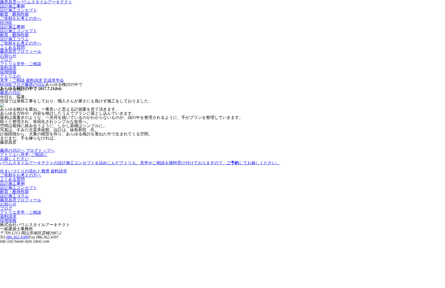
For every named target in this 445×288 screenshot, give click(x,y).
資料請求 (34, 80)
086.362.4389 (17, 237)
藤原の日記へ (12, 150)
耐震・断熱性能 (14, 14)
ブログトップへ (40, 150)
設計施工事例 (12, 6)
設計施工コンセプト (18, 10)
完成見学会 (53, 80)
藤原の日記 (10, 92)
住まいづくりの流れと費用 (24, 171)
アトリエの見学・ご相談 (12, 78)
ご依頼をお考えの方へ (20, 18)
